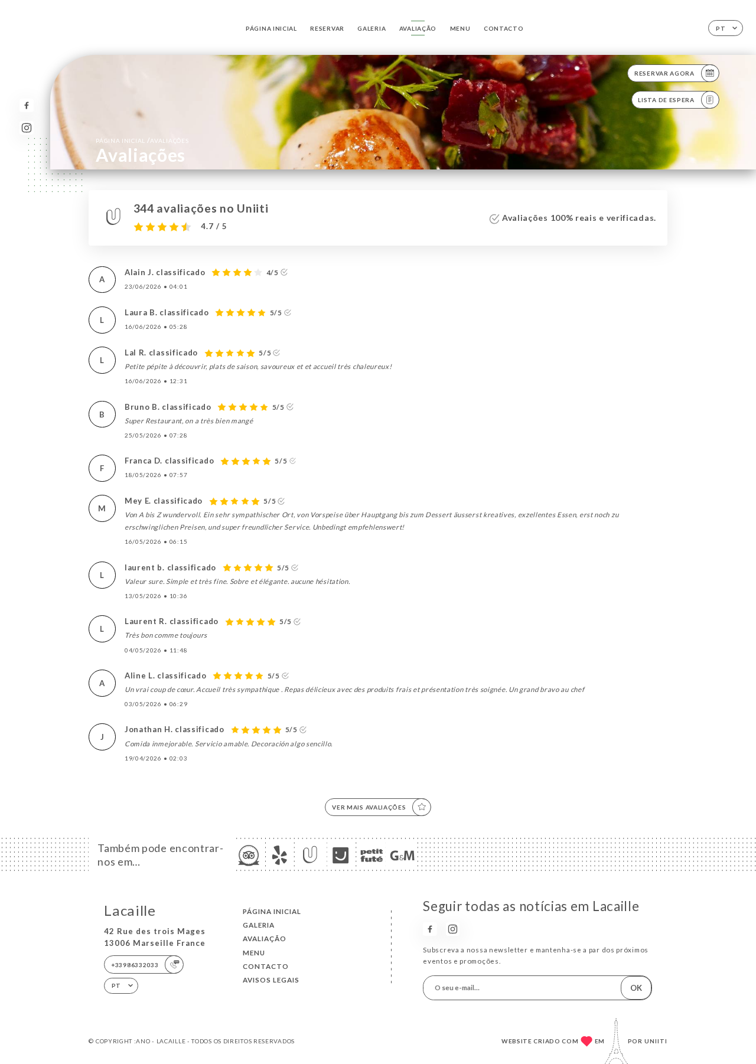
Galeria (371, 28)
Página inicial (271, 28)
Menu (460, 28)
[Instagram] (26, 128)
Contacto (504, 28)
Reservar (327, 28)
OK (636, 988)
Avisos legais (271, 980)
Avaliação (417, 28)
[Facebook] (26, 105)
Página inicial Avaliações (142, 140)
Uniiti (655, 1041)
